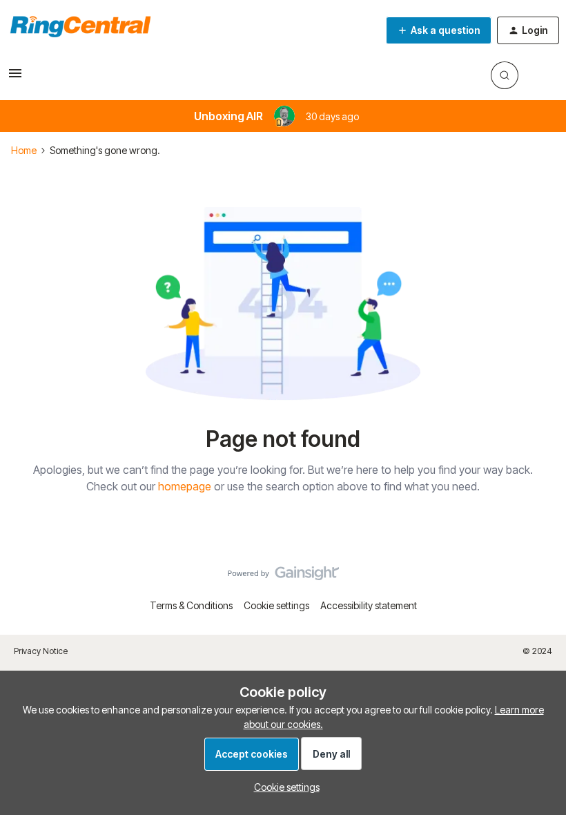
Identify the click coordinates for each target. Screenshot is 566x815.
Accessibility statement (368, 605)
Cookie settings (276, 605)
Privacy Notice (41, 651)
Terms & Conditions (191, 605)
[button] (15, 78)
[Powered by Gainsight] (283, 576)
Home (24, 150)
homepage (184, 486)
